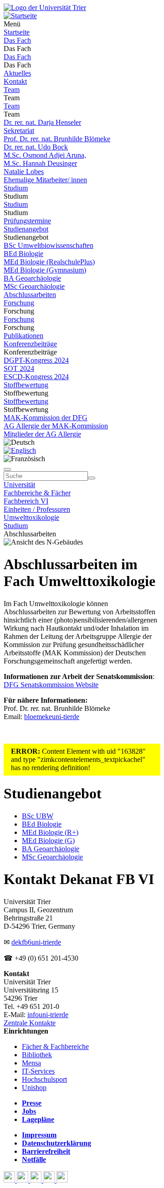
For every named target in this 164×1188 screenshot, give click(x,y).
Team (12, 89)
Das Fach (17, 40)
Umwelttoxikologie (31, 517)
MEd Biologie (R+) (50, 832)
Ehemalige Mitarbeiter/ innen (45, 180)
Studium (16, 188)
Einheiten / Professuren (37, 509)
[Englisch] (20, 450)
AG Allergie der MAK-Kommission (56, 426)
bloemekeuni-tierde (51, 716)
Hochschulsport (44, 1079)
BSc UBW (37, 816)
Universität (19, 485)
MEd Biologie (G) (48, 840)
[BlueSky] (23, 1180)
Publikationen (23, 335)
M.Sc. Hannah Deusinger (40, 163)
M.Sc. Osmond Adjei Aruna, (45, 155)
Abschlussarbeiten (30, 294)
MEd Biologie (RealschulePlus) (49, 262)
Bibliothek (37, 1055)
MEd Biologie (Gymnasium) (45, 270)
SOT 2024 (19, 368)
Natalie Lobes (24, 171)
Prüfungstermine (27, 221)
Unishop (34, 1087)
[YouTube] (36, 1180)
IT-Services (38, 1071)
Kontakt (15, 81)
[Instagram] (49, 1180)
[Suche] (7, 469)
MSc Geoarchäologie (34, 286)
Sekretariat (19, 130)
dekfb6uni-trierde (36, 942)
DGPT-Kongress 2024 (36, 360)
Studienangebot (26, 229)
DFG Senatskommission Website (51, 685)
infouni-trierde (47, 1014)
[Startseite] (45, 7)
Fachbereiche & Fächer (37, 493)
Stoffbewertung (26, 385)
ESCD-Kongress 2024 (36, 377)
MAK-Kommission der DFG (45, 418)
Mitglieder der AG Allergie (42, 434)
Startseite (17, 32)
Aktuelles (17, 73)
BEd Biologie (23, 253)
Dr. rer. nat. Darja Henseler (42, 122)
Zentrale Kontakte (30, 1023)
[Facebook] (10, 1180)
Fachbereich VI (26, 501)
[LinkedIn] (62, 1180)
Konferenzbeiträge (30, 344)
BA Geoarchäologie (32, 278)
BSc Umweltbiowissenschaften (48, 245)
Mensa (31, 1063)
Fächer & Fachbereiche (55, 1046)
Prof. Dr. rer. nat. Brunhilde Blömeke (57, 139)
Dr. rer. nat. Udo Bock (36, 147)
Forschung (19, 303)
